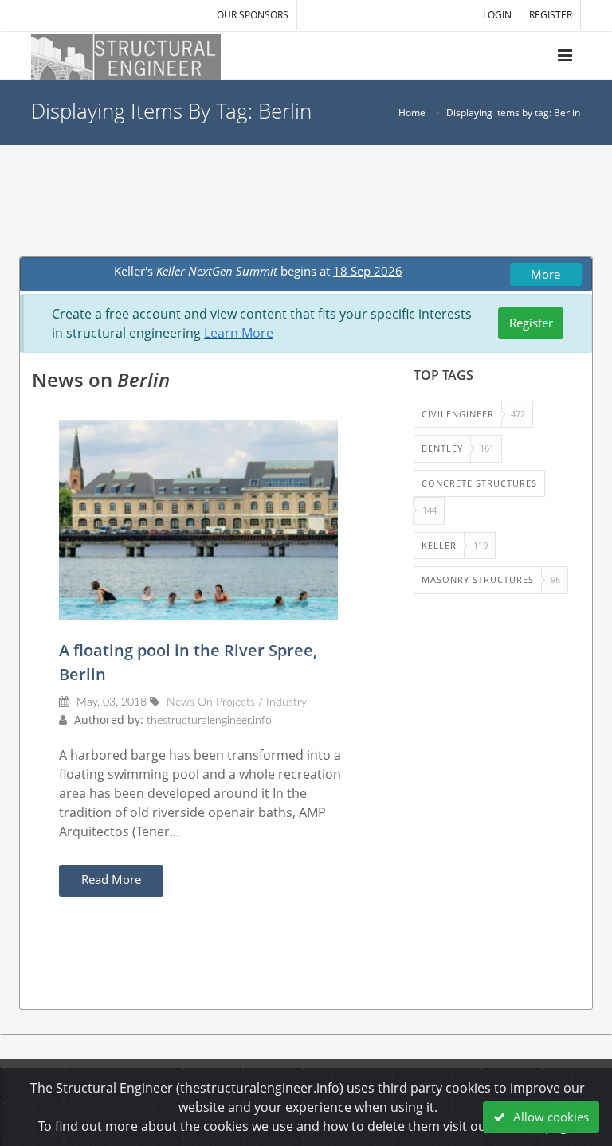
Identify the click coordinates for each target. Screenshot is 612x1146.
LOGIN (497, 15)
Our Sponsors (252, 15)
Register (531, 323)
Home (412, 112)
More (545, 274)
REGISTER (550, 15)
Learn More (238, 333)
